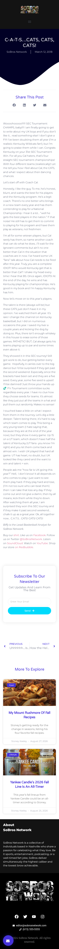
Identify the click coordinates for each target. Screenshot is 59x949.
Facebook (39, 535)
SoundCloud (15, 543)
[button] (29, 21)
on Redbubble (24, 547)
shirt (16, 535)
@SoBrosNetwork (31, 539)
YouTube (42, 543)
